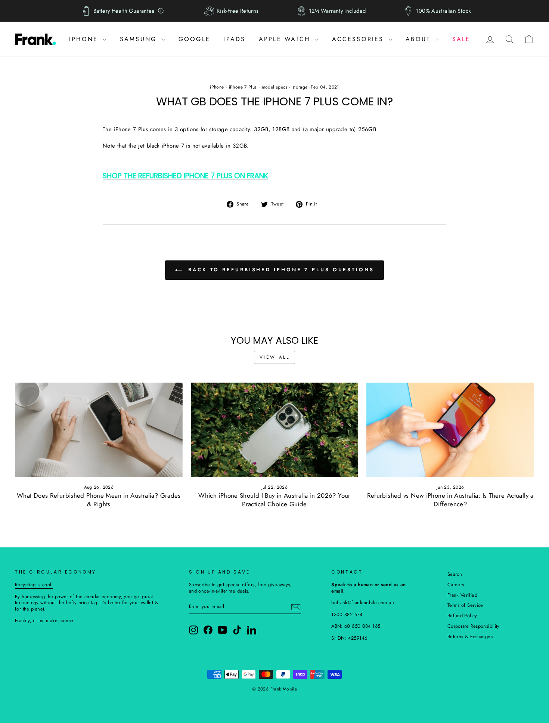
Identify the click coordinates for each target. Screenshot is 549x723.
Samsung (140, 39)
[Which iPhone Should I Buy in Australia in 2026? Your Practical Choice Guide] (275, 430)
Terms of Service (465, 605)
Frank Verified (462, 595)
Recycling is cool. (34, 584)
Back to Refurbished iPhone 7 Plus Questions (279, 269)
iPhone (85, 39)
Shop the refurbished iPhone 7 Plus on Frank (185, 176)
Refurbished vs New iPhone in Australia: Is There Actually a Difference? (450, 500)
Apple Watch (286, 39)
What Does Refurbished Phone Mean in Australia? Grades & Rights (99, 500)
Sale (461, 39)
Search (454, 574)
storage (300, 87)
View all (275, 357)
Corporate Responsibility (473, 626)
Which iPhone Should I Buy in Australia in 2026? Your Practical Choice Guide (274, 500)
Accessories (359, 39)
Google (194, 39)
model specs (275, 87)
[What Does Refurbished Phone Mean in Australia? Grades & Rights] (99, 430)
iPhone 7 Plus (243, 87)
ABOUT (419, 39)
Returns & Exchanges (470, 636)
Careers (455, 584)
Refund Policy (462, 615)
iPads (234, 39)
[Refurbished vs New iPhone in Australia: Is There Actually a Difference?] (450, 430)
